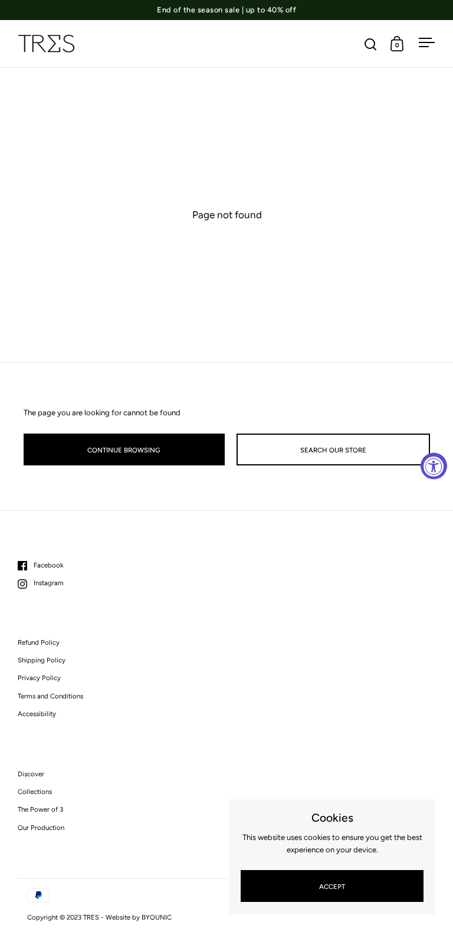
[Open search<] (371, 44)
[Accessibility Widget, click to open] (434, 466)
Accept (332, 886)
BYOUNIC (157, 917)
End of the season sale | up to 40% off (226, 10)
